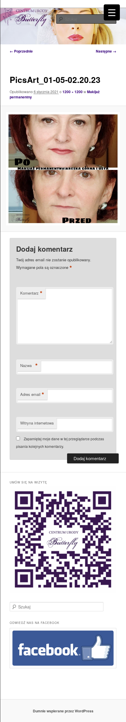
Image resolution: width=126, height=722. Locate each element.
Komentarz (31, 293)
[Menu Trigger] (112, 12)
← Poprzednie (21, 51)
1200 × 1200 (72, 91)
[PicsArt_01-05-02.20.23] (63, 168)
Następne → (106, 51)
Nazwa (29, 365)
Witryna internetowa (37, 423)
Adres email (32, 394)
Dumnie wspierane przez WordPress (63, 711)
